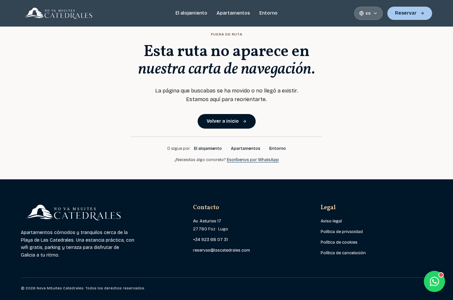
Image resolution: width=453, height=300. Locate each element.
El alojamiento (191, 13)
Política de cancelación (343, 253)
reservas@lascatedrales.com (221, 250)
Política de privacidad (342, 231)
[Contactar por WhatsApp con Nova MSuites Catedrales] (434, 281)
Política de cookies (339, 242)
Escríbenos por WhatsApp (253, 159)
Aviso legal (331, 221)
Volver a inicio (223, 121)
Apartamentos (233, 13)
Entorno (268, 13)
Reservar (406, 13)
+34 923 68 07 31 (210, 239)
